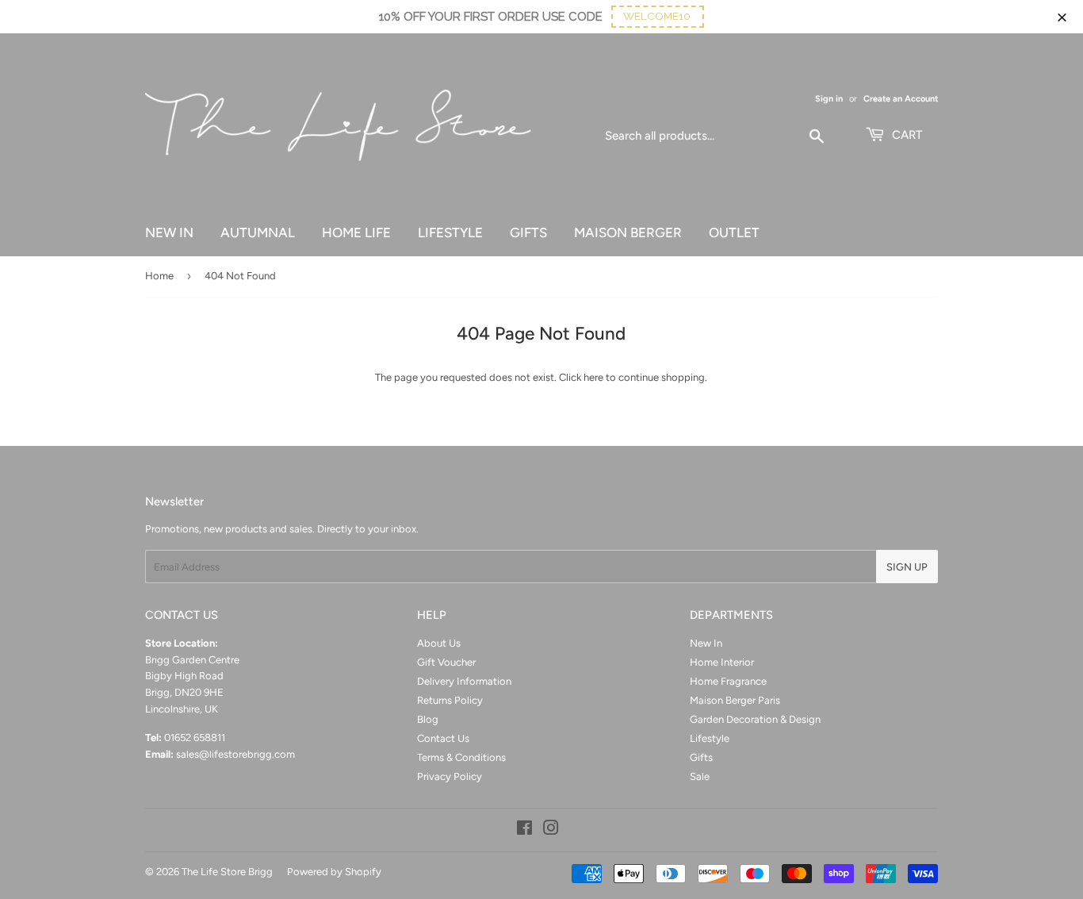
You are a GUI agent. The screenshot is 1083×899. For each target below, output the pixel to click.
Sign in (829, 99)
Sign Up (907, 567)
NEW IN (169, 232)
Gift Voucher (446, 662)
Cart (905, 135)
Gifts (701, 757)
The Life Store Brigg (227, 872)
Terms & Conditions (461, 757)
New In (706, 643)
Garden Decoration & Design (755, 719)
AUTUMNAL (257, 232)
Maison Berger (628, 232)
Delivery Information (464, 681)
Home (159, 276)
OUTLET (734, 232)
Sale (700, 776)
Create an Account (900, 99)
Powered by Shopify (334, 872)
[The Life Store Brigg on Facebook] (524, 830)
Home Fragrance (728, 681)
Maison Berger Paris (735, 700)
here (593, 377)
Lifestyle (709, 738)
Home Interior (722, 662)
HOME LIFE (356, 232)
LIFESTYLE (450, 232)
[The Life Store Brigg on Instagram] (551, 830)
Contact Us (443, 738)
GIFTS (528, 232)
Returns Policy (450, 700)
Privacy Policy (449, 776)
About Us (439, 643)
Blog (427, 719)
